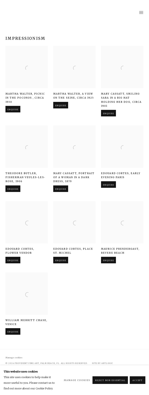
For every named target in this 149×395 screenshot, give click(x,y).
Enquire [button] (12, 109)
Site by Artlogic (102, 363)
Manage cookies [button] (13, 357)
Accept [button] (137, 380)
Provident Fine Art (74, 12)
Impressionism (25, 38)
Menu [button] (141, 12)
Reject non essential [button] (110, 380)
